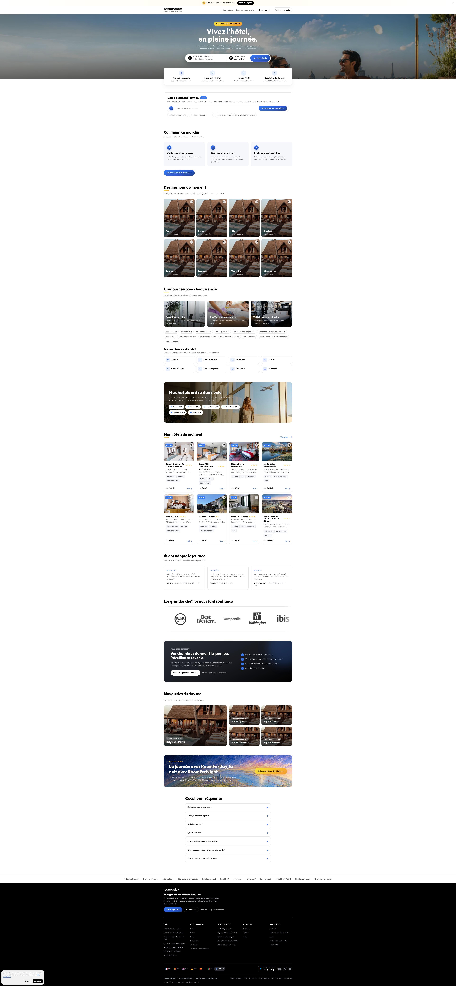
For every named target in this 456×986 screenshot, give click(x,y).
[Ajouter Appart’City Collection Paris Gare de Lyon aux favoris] (224, 445)
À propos (247, 929)
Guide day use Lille (224, 929)
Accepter (37, 981)
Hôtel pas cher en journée (244, 332)
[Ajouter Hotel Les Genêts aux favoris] (224, 497)
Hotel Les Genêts (207, 516)
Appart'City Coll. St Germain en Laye (175, 465)
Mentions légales (236, 978)
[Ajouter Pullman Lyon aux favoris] (191, 497)
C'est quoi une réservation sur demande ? (228, 849)
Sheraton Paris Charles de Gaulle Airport (272, 518)
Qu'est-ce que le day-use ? (228, 807)
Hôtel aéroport (249, 337)
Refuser (27, 981)
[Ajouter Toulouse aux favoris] (191, 242)
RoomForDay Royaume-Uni (174, 938)
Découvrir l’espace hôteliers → (215, 673)
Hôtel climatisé (172, 342)
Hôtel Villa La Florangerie (237, 465)
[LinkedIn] (279, 969)
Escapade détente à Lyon (245, 115)
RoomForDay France (172, 929)
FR (169, 969)
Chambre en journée (323, 879)
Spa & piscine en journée (227, 941)
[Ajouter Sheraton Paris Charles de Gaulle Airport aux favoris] (289, 497)
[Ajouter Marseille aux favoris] (256, 242)
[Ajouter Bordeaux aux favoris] (289, 201)
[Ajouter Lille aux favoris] (256, 201)
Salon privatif (265, 879)
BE (178, 969)
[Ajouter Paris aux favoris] (191, 201)
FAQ (271, 937)
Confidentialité (264, 978)
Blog (245, 937)
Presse (246, 933)
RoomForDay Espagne (173, 947)
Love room (237, 879)
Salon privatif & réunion (229, 337)
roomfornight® (185, 978)
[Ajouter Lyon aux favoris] (224, 201)
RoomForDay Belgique (173, 933)
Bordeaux (194, 941)
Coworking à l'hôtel (208, 337)
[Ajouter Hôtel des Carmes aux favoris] (256, 497)
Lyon (192, 933)
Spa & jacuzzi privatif (187, 337)
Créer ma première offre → (185, 673)
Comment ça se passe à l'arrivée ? (228, 858)
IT (211, 969)
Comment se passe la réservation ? (228, 841)
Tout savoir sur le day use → (179, 173)
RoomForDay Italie (172, 951)
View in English (245, 3)
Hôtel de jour (186, 332)
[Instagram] (285, 969)
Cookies (279, 978)
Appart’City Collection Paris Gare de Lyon (206, 466)
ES (203, 969)
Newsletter (274, 945)
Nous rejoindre (173, 910)
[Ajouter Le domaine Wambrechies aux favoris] (289, 445)
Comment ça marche (245, 10)
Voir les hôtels (260, 58)
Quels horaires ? (228, 832)
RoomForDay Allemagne (174, 943)
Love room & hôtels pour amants (272, 332)
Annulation (253, 978)
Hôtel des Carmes (239, 516)
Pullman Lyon (172, 516)
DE (195, 969)
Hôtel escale (265, 337)
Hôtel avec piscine (302, 879)
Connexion (191, 910)
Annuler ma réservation (279, 933)
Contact (273, 929)
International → (170, 955)
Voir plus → (285, 437)
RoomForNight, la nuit (226, 945)
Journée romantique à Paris (201, 115)
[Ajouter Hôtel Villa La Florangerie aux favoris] (256, 445)
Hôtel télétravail (280, 337)
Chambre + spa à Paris (177, 115)
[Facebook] (290, 969)
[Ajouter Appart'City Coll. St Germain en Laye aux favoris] (191, 445)
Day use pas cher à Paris (227, 933)
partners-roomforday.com (206, 978)
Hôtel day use (171, 332)
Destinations (228, 10)
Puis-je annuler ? (228, 824)
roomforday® (169, 978)
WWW (221, 969)
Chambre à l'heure (203, 332)
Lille (192, 937)
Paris (192, 929)
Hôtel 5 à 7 (170, 337)
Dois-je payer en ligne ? (228, 815)
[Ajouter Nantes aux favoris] (224, 242)
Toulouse (194, 945)
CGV (245, 978)
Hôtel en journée (131, 879)
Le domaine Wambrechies (270, 465)
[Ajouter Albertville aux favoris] (289, 242)
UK (186, 969)
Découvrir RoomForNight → (271, 771)
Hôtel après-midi (222, 332)
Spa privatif (251, 879)
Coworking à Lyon (224, 115)
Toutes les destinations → (200, 949)
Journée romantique (225, 937)
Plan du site (288, 978)
